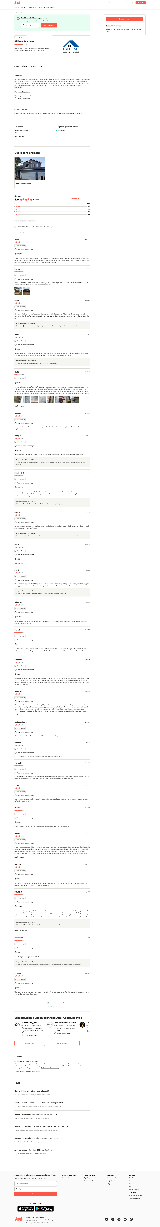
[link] (29, 1029)
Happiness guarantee (135, 1196)
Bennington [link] (26, 12)
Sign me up (35, 1194)
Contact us (132, 1193)
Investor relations (134, 1190)
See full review (19, 406)
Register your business (91, 1178)
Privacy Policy (40, 1217)
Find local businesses (69, 1178)
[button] (29, 172)
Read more (18, 87)
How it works (133, 1178)
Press (130, 1187)
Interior (17, 7)
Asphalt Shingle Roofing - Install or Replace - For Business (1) (33, 226)
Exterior (23, 7)
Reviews (33, 66)
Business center (89, 1181)
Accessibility (31, 1220)
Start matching (49, 25)
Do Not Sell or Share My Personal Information (52, 1220)
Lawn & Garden (32, 7)
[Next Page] (64, 1003)
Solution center (112, 1178)
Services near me (67, 1181)
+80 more (41, 50)
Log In (131, 3)
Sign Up (141, 3)
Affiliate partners (134, 1199)
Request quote (29, 1043)
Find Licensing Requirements (49, 1068)
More (40, 7)
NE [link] (20, 12)
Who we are (132, 1181)
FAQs (109, 1184)
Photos (24, 66)
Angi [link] (15, 12)
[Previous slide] (15, 1049)
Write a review (75, 198)
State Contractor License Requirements (26, 1061)
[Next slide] (20, 1049)
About (16, 66)
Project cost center (113, 1181)
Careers (131, 1184)
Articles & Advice (49, 7)
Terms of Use (30, 1217)
